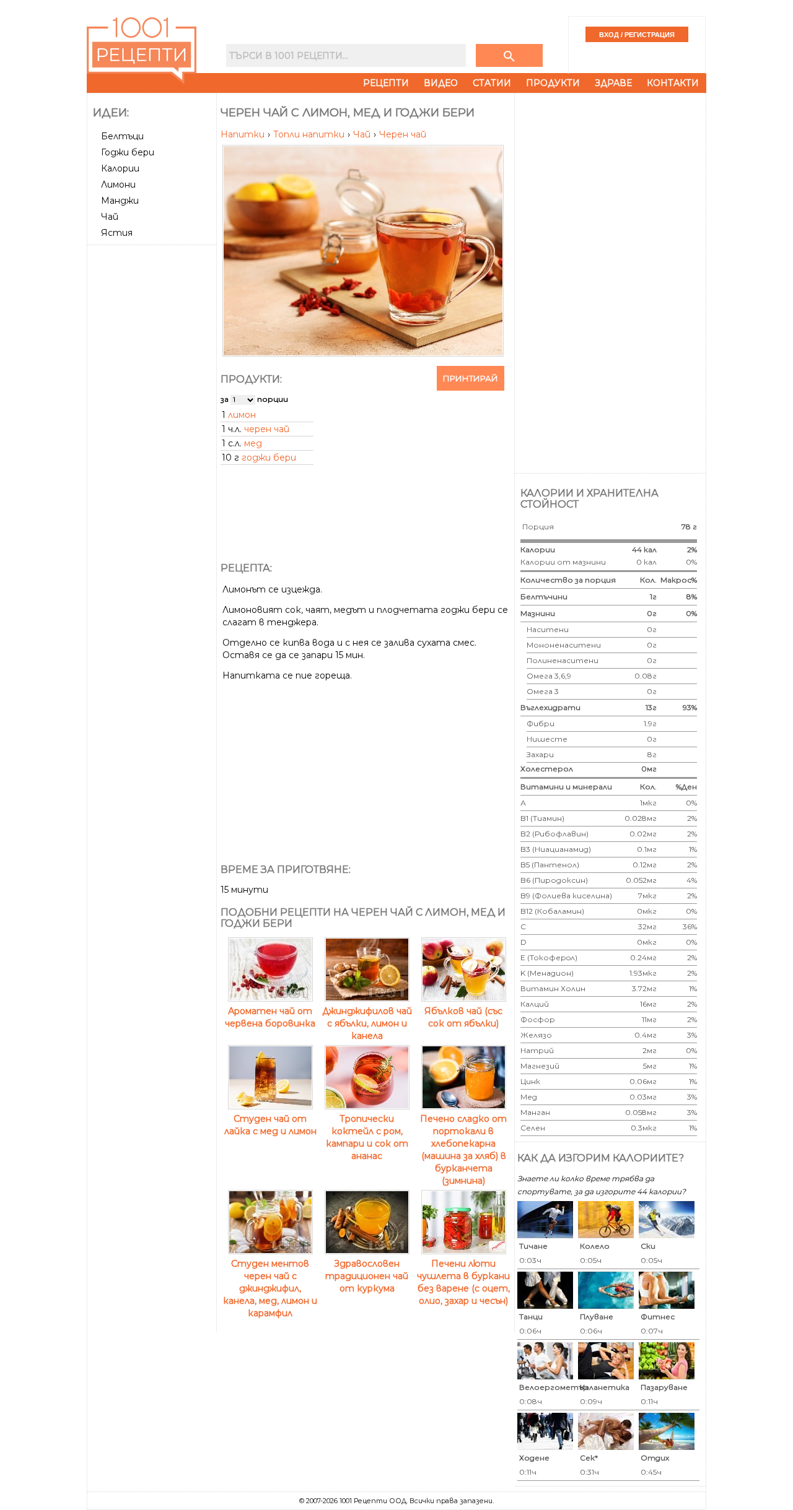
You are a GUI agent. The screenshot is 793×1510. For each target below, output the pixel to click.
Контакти (673, 83)
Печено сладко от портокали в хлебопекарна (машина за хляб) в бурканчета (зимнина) (463, 1149)
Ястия (117, 232)
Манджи (120, 200)
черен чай (266, 429)
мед (253, 443)
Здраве (613, 83)
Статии (492, 83)
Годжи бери (127, 152)
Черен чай (402, 134)
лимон (242, 414)
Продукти (553, 83)
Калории (120, 168)
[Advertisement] (153, 435)
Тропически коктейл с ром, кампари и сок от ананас (367, 1137)
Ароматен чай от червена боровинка (270, 1017)
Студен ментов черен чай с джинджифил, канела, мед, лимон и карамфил (270, 1288)
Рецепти (386, 83)
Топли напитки (310, 134)
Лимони (118, 184)
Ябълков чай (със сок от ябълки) (463, 1017)
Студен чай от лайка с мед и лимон (270, 1125)
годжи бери (269, 457)
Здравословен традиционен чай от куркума (366, 1276)
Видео (441, 83)
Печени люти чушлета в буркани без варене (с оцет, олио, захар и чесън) (463, 1282)
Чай (109, 216)
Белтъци (122, 136)
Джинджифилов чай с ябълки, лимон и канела (367, 1023)
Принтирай (470, 378)
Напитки (244, 134)
